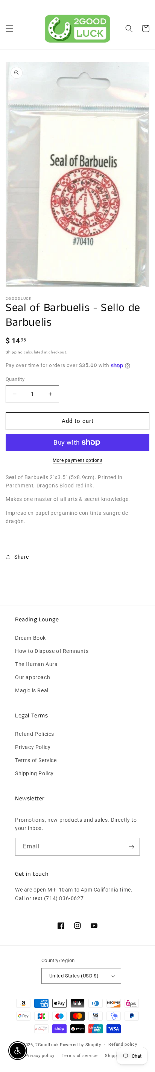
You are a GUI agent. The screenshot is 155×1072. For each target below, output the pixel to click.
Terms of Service (36, 760)
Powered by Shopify (80, 1044)
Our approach (32, 677)
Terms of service (79, 1055)
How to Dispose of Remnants (52, 651)
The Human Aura (36, 664)
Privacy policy (40, 1055)
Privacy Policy (32, 747)
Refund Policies (34, 734)
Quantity (15, 379)
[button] (9, 28)
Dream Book (30, 638)
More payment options (77, 460)
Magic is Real (32, 690)
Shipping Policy (34, 773)
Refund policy (122, 1044)
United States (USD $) (74, 976)
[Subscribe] (131, 846)
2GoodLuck (47, 1044)
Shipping (14, 352)
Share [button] (21, 557)
